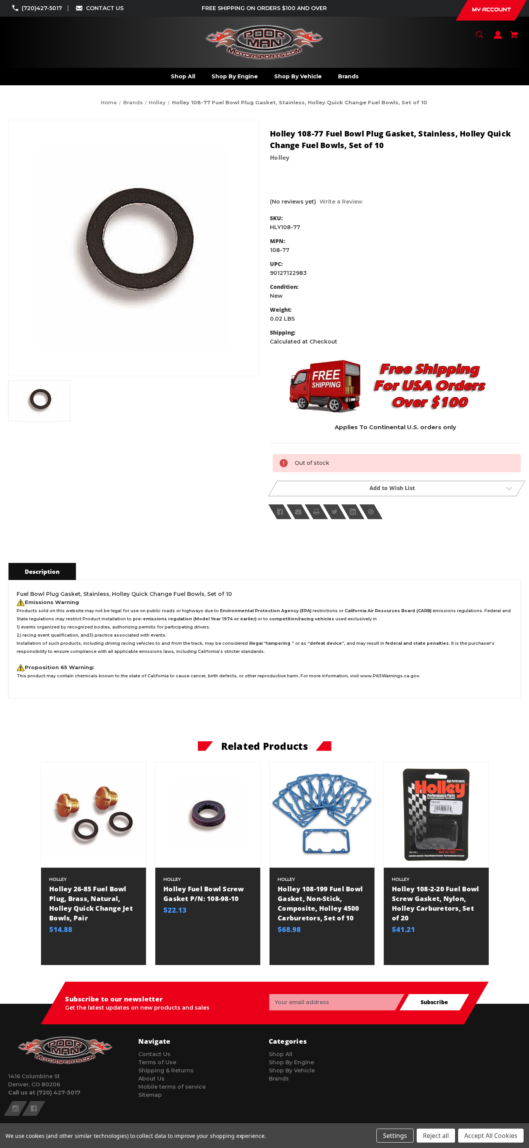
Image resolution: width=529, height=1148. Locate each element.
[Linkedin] (353, 511)
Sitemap (150, 1094)
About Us (151, 1078)
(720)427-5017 (42, 8)
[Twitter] (334, 511)
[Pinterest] (371, 511)
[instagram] (15, 1108)
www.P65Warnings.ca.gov (389, 675)
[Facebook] (280, 511)
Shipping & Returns (166, 1070)
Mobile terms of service (172, 1086)
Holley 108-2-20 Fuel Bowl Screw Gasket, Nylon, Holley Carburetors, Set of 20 (435, 903)
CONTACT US (105, 8)
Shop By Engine (291, 1062)
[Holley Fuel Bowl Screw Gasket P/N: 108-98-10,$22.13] (207, 814)
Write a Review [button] (340, 201)
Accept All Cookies (490, 1135)
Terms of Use (157, 1062)
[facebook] (34, 1108)
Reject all (436, 1135)
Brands (279, 1078)
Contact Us (154, 1054)
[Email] (298, 511)
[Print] (316, 511)
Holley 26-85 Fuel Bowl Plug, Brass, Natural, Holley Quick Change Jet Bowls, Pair (91, 903)
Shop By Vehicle (292, 1070)
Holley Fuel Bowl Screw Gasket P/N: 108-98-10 (203, 893)
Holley (280, 157)
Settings (395, 1135)
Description (42, 571)
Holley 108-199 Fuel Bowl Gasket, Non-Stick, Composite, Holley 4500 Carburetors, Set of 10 (320, 903)
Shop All (280, 1054)
